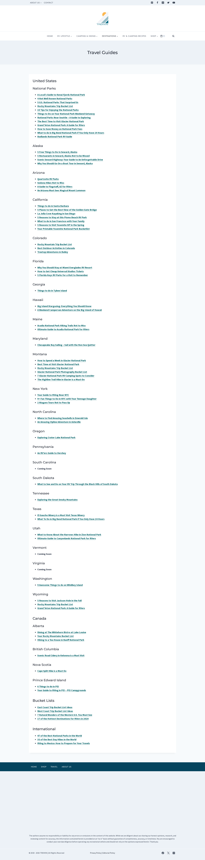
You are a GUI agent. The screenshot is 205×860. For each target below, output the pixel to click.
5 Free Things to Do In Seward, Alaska (57, 151)
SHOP (44, 766)
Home (50, 36)
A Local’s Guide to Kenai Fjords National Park (61, 94)
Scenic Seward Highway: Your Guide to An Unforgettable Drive (70, 159)
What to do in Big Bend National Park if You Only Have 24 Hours (70, 132)
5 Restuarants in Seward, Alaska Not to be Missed (63, 155)
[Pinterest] (152, 2)
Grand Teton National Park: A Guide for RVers (61, 608)
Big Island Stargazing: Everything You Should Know (64, 306)
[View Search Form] (173, 36)
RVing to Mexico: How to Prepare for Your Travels (63, 743)
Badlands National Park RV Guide (54, 136)
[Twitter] (168, 2)
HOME (34, 766)
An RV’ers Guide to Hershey (51, 453)
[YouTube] (173, 2)
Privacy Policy (95, 853)
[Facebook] (157, 2)
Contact (48, 2)
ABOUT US (66, 766)
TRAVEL (54, 766)
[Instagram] (163, 2)
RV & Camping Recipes (134, 36)
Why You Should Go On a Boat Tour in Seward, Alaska (65, 163)
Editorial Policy (108, 853)
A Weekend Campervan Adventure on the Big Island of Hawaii (69, 309)
